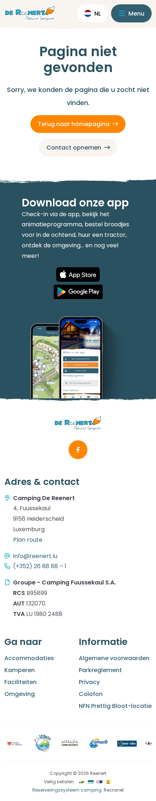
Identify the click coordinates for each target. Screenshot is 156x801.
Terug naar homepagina (74, 124)
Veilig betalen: (59, 782)
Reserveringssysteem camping (67, 790)
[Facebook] (78, 449)
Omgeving (19, 694)
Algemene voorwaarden (114, 658)
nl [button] (97, 13)
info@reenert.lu (35, 556)
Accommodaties (29, 658)
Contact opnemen (73, 147)
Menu (135, 13)
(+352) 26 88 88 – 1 (39, 566)
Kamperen (19, 670)
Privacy (89, 682)
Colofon (91, 694)
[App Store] (78, 274)
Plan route (27, 540)
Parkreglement (100, 670)
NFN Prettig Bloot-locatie (115, 706)
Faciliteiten (20, 682)
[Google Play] (78, 292)
